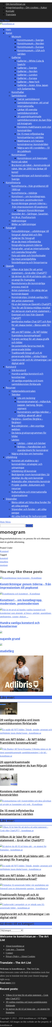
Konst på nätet (20, 161)
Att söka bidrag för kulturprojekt (29, 516)
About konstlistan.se (15, 946)
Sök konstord (19, 370)
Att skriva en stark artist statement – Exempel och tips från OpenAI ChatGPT (31, 315)
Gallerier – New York (28, 81)
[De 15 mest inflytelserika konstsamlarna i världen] (26, 804)
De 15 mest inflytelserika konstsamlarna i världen (17, 812)
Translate (11, 14)
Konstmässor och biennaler (32, 158)
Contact (9, 953)
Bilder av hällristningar (24, 224)
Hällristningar (19, 220)
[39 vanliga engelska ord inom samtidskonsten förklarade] (8, 714)
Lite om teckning (26, 398)
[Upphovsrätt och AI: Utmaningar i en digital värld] (26, 908)
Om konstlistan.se (15, 4)
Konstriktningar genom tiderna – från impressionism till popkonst (25, 585)
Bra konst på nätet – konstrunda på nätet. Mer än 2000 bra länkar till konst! (31, 169)
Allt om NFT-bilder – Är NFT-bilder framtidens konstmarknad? (23, 741)
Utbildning (11, 457)
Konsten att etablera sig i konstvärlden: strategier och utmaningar (27, 464)
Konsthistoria (13, 182)
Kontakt (10, 11)
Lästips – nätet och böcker (31, 443)
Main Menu (5, 522)
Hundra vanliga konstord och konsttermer (20, 624)
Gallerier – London (27, 74)
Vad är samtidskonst (28, 99)
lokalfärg (4, 561)
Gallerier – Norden (27, 71)
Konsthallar (18, 92)
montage (4, 565)
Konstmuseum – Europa (30, 47)
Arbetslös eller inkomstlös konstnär (31, 481)
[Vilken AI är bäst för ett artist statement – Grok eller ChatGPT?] (26, 830)
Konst (9, 33)
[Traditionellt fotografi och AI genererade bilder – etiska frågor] (26, 888)
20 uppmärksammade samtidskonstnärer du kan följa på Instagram (34, 120)
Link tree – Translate (15, 949)
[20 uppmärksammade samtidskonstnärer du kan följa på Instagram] (26, 756)
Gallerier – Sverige (27, 67)
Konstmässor (19, 154)
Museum (16, 36)
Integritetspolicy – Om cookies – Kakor (26, 7)
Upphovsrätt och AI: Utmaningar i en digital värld (25, 915)
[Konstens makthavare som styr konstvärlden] (8, 785)
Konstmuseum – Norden (30, 43)
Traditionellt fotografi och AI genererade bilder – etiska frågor (22, 896)
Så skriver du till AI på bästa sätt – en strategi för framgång (25, 857)
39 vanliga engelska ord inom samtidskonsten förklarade (20, 721)
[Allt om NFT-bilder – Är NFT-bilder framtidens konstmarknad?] (26, 733)
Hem (8, 29)
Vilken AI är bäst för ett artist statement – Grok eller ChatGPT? (22, 838)
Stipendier (11, 498)
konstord (4, 558)
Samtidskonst (19, 95)
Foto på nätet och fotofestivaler (29, 255)
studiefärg (7, 651)
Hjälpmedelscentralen (24, 391)
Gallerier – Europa (27, 78)
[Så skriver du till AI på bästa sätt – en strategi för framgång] (26, 850)
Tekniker (16, 394)
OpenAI (10, 266)
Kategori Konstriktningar (30, 210)
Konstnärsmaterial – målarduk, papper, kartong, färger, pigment (34, 405)
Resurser (11, 387)
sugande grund (10, 638)
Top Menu (5, 20)
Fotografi (11, 227)
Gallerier (16, 57)
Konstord (11, 366)
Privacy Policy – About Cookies (20, 956)
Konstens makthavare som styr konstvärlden (21, 793)
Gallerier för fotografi (23, 238)
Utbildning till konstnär (24, 471)
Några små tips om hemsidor (27, 453)
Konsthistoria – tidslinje (24, 193)
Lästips (15, 439)
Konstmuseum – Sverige (30, 40)
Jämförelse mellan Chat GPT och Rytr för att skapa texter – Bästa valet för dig (31, 325)
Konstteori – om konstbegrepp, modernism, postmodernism (21, 601)
